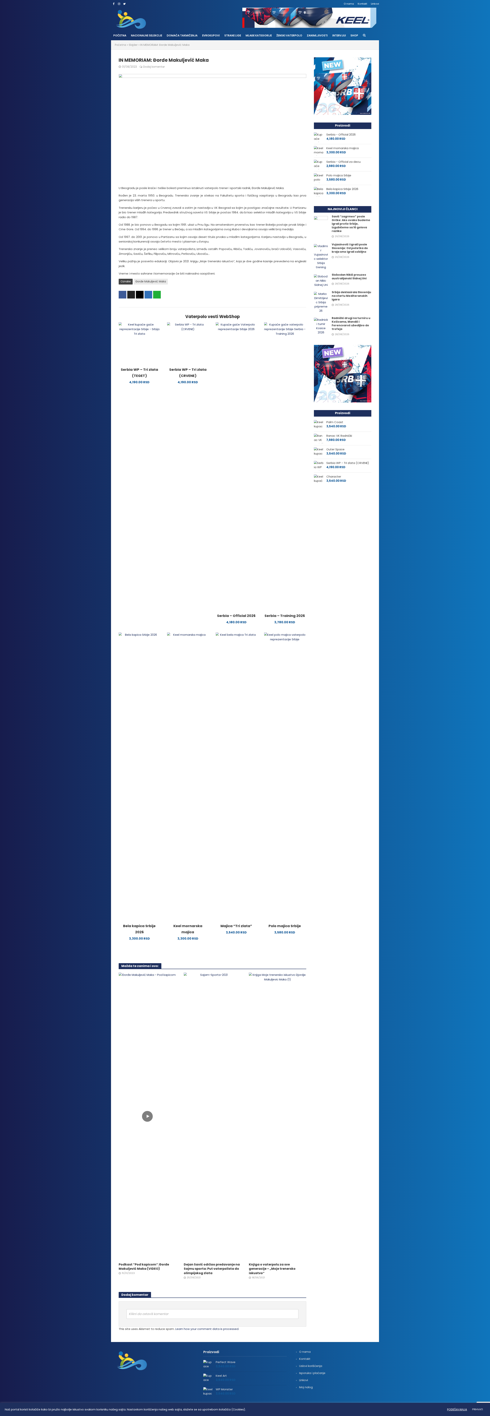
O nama (349, 4)
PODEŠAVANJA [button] (457, 1409)
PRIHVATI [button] (477, 1409)
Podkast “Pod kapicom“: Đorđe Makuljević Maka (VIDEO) (144, 1266)
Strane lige (232, 35)
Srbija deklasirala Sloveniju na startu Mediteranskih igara (351, 295)
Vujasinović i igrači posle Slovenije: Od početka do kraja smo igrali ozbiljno (350, 248)
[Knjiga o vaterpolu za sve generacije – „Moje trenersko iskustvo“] (277, 1116)
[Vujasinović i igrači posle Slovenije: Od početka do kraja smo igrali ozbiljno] (321, 256)
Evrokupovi (211, 35)
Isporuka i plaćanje (312, 1373)
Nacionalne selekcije (146, 35)
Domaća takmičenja (182, 35)
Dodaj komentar (154, 67)
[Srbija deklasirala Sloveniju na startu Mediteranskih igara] (321, 302)
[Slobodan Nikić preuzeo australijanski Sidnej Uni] (321, 280)
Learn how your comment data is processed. (207, 1329)
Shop (354, 35)
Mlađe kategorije (259, 35)
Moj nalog (306, 1387)
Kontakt (362, 4)
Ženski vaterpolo (289, 35)
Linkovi (375, 4)
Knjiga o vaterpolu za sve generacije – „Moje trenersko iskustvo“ (272, 1268)
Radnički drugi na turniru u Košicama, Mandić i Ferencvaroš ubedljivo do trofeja (351, 323)
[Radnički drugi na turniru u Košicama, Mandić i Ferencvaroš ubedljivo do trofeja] (321, 326)
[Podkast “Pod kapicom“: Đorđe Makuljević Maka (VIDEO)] (147, 1116)
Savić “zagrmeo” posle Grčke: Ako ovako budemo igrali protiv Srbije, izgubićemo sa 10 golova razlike (351, 224)
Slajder (133, 45)
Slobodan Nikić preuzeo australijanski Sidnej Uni (349, 276)
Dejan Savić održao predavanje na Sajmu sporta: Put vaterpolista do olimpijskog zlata (212, 1268)
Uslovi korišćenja (310, 1366)
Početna (119, 35)
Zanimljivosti (317, 35)
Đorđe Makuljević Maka (151, 281)
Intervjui (339, 35)
